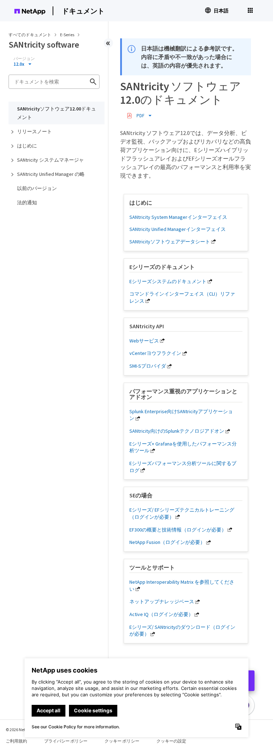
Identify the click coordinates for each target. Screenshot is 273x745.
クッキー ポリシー (122, 741)
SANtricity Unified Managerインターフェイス (177, 229)
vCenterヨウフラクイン (155, 353)
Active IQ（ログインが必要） (161, 614)
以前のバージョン (37, 188)
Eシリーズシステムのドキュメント (168, 281)
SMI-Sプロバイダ (147, 366)
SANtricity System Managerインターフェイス (178, 217)
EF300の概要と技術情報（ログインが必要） (177, 530)
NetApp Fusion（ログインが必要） (167, 542)
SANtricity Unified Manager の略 (51, 174)
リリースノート (34, 131)
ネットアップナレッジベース (161, 601)
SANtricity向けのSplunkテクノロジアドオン (176, 431)
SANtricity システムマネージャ (50, 160)
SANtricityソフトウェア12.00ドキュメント (56, 113)
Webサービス (144, 341)
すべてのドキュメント (30, 34)
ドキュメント (83, 10)
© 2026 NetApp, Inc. (23, 729)
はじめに (27, 145)
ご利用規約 (16, 741)
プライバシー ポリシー (65, 741)
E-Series (67, 34)
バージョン (24, 58)
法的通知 (27, 202)
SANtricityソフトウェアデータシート (169, 241)
